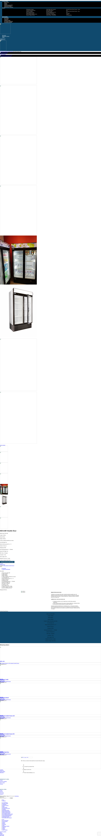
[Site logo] (5, 33)
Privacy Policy (6, 2)
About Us (1, 794)
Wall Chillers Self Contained (51, 9)
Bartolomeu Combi (4, 679)
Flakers (67, 14)
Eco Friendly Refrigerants (8, 21)
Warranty (5, 3)
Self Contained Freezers (30, 12)
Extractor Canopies (29, 11)
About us (5, 4)
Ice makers (68, 13)
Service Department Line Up (51, 12)
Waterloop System (7, 20)
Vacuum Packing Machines (30, 10)
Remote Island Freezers (30, 13)
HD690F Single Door (3, 53)
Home (1, 51)
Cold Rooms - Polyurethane (51, 14)
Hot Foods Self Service (50, 13)
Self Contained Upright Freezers (31, 14)
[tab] (51, 568)
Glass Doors (6, 19)
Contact (1, 780)
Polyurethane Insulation (8, 22)
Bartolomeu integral (4, 697)
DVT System (6, 18)
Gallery (1, 790)
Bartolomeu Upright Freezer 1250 (5, 56)
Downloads (2, 792)
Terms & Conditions (3, 781)
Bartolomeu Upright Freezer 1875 (7, 733)
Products (1, 791)
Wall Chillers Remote (49, 10)
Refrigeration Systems (30, 9)
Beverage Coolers (49, 11)
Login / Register (4, 829)
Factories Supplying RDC (8, 5)
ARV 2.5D (2, 661)
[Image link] (27, 757)
